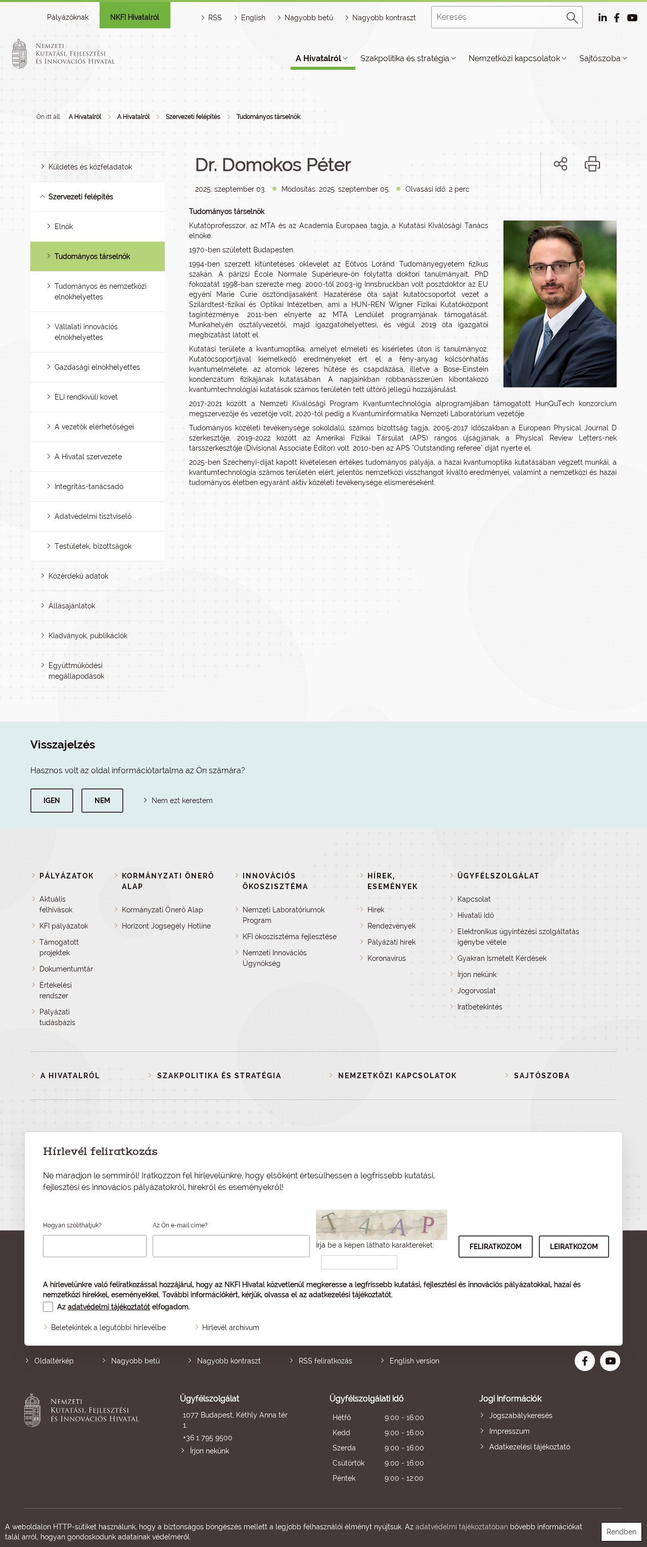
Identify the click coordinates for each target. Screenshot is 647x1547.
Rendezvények (391, 926)
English (253, 18)
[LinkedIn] (594, 198)
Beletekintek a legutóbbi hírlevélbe (108, 1327)
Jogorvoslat (476, 991)
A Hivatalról (318, 58)
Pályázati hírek (391, 942)
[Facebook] (549, 198)
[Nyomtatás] (592, 163)
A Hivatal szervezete (88, 457)
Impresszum (509, 1431)
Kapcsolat (474, 899)
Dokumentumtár (66, 969)
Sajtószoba (600, 58)
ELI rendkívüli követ (86, 397)
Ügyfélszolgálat (498, 876)
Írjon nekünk (476, 974)
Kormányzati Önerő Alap (162, 910)
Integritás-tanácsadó (89, 486)
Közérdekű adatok (78, 576)
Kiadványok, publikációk (88, 636)
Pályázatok (66, 876)
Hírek (375, 910)
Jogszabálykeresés (520, 1415)
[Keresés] (573, 16)
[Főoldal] (75, 53)
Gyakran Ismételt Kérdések (501, 958)
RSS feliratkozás (325, 1361)
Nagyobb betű (135, 1361)
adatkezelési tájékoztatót (350, 1295)
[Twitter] (572, 198)
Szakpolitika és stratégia (404, 58)
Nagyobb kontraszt (384, 18)
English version (414, 1361)
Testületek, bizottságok (93, 546)
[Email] (526, 198)
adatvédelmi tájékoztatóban (461, 1527)
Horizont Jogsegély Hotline (166, 926)
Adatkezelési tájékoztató (529, 1447)
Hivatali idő (475, 915)
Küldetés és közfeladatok (90, 167)
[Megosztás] (560, 163)
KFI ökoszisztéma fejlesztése (290, 937)
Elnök (64, 227)
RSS (215, 18)
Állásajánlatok (72, 606)
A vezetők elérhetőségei (94, 427)
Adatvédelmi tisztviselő (93, 516)
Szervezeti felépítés (193, 116)
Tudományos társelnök (268, 116)
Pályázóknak (67, 17)
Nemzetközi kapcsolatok (514, 58)
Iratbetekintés (479, 1007)
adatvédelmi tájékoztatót (109, 1307)
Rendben (621, 1532)
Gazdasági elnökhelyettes (97, 367)
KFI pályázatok (63, 926)
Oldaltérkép (54, 1361)
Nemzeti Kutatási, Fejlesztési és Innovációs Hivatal (84, 1439)
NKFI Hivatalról (134, 17)
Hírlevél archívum (230, 1327)
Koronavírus (386, 958)
